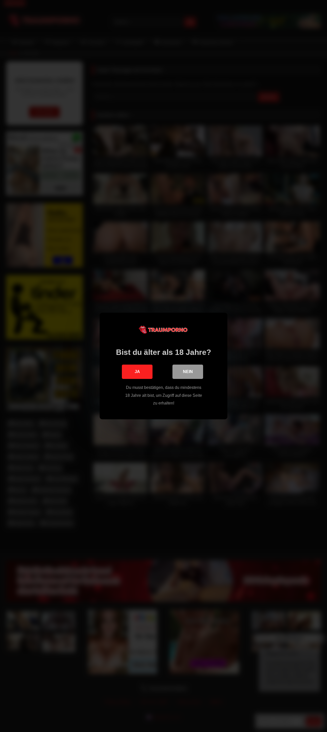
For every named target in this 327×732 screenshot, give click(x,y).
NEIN (188, 371)
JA (137, 371)
